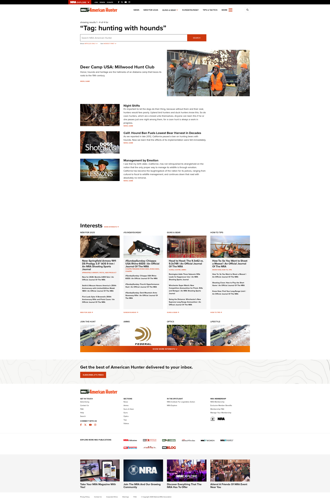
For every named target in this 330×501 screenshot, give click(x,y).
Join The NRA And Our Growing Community (142, 485)
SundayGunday (190, 10)
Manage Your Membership (220, 412)
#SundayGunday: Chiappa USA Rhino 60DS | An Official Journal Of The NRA (142, 263)
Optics (170, 321)
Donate (110, 2)
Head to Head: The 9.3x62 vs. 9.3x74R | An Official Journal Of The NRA (186, 263)
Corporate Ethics (112, 497)
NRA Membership (217, 402)
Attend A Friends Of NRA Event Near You (228, 485)
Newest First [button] (109, 43)
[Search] (247, 9)
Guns (125, 412)
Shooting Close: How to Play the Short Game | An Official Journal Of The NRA (228, 284)
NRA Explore (172, 405)
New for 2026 (150, 10)
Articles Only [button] (90, 43)
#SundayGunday (132, 232)
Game (87, 81)
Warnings (125, 497)
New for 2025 (85, 312)
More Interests (110, 227)
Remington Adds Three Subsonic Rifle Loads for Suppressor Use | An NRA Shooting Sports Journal (184, 277)
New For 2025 (87, 232)
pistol (101, 272)
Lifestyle (215, 321)
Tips (230, 270)
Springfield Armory (90, 272)
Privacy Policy (85, 497)
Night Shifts (131, 105)
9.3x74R (178, 270)
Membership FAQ (217, 409)
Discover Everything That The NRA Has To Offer (184, 485)
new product (110, 272)
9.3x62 (171, 270)
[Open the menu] (230, 10)
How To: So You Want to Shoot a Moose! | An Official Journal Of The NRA (229, 263)
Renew (102, 2)
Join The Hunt (88, 321)
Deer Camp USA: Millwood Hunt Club (117, 67)
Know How (216, 270)
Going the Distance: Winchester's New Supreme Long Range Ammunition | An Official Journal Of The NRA (185, 302)
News (136, 10)
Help (82, 412)
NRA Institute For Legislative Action (181, 402)
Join (96, 2)
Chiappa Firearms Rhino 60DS (137, 269)
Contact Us (84, 405)
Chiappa (128, 271)
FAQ (82, 409)
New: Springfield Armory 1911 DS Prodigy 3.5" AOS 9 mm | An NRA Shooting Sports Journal (99, 265)
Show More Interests (179, 348)
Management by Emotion (140, 160)
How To (225, 270)
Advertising (84, 402)
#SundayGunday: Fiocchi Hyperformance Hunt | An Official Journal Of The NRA (142, 285)
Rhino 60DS (154, 269)
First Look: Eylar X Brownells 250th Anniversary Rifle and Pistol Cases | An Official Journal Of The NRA (98, 299)
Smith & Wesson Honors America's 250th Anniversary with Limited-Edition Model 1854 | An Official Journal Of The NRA (99, 288)
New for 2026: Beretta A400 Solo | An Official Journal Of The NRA (98, 278)
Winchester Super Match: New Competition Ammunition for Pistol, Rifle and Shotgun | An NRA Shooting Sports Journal (186, 289)
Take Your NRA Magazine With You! (98, 485)
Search (196, 37)
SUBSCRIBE (93, 374)
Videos (126, 423)
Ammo (183, 270)
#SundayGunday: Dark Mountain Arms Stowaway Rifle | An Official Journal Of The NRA (141, 295)
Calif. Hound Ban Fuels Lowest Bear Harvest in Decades (162, 133)
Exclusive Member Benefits (221, 405)
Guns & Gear (169, 10)
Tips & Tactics (210, 10)
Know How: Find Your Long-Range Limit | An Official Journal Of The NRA (229, 292)
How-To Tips (216, 232)
